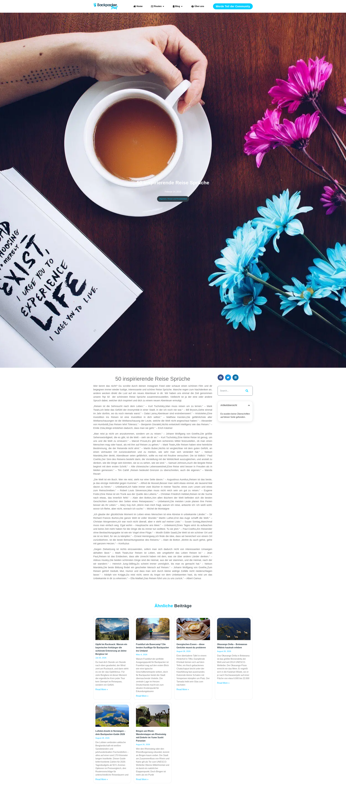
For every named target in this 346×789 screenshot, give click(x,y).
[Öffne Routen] (163, 6)
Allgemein (163, 199)
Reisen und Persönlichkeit (177, 199)
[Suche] (246, 391)
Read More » (101, 689)
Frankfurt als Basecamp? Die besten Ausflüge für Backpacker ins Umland (152, 647)
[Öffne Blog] (182, 6)
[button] (221, 377)
